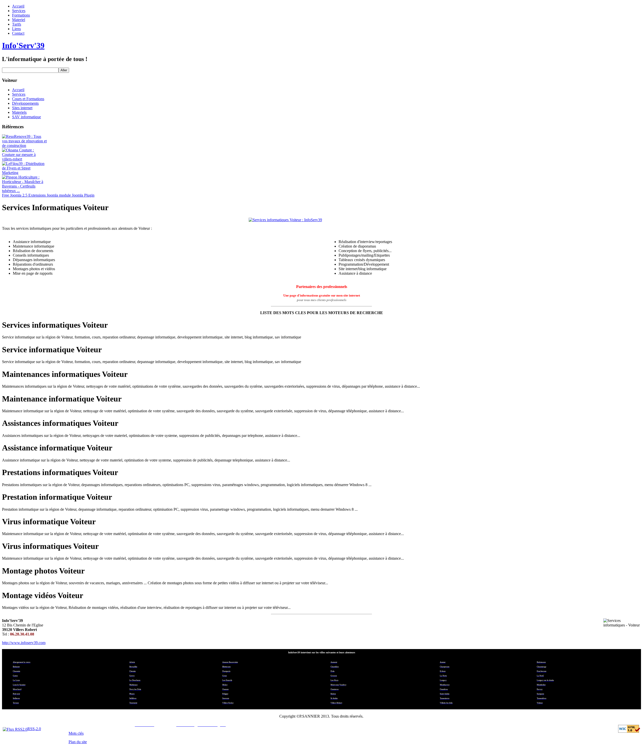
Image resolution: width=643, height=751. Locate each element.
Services (18, 11)
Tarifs (16, 24)
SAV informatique (26, 117)
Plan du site (78, 742)
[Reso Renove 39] (24, 145)
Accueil (18, 6)
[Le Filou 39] (24, 172)
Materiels (19, 112)
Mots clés (76, 733)
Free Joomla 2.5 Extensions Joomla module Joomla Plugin (48, 195)
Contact (18, 33)
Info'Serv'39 (23, 45)
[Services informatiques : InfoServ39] (321, 220)
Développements (25, 103)
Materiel (18, 20)
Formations (21, 15)
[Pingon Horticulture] (24, 191)
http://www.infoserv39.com (23, 643)
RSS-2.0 (34, 729)
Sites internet (22, 108)
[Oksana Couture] (24, 159)
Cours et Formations (28, 99)
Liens (16, 29)
